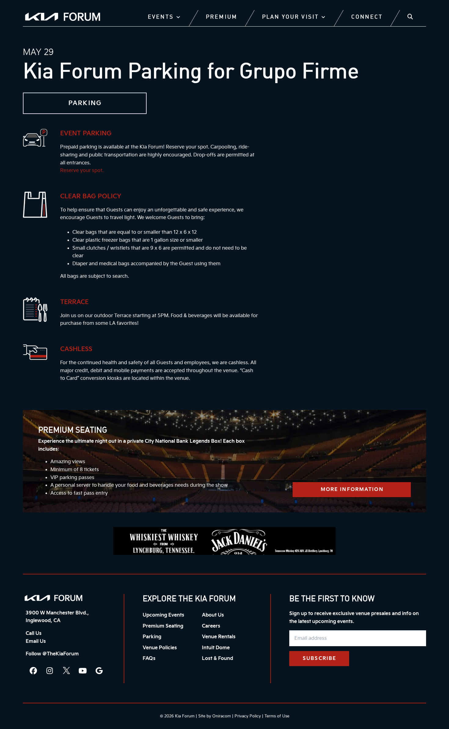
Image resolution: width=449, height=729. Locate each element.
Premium (221, 17)
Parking (152, 637)
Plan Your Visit (290, 17)
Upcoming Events (163, 615)
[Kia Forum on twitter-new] (66, 670)
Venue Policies (160, 648)
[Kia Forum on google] (99, 670)
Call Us (34, 633)
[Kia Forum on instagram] (49, 670)
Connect (367, 17)
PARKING (85, 103)
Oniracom (221, 716)
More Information (352, 490)
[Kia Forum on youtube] (82, 670)
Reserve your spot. (82, 171)
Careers (211, 626)
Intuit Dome (216, 648)
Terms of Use (277, 716)
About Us (213, 615)
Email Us (36, 641)
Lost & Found (217, 658)
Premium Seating (163, 626)
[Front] (53, 598)
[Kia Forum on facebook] (33, 670)
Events (161, 17)
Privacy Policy (248, 716)
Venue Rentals (218, 637)
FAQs (149, 658)
